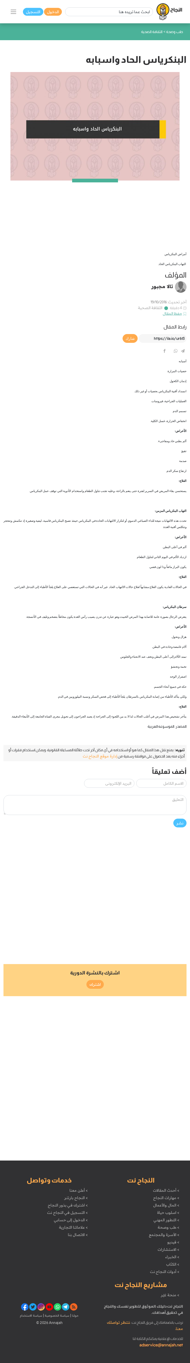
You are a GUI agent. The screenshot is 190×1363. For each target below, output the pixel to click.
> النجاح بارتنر (76, 1197)
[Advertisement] (95, 213)
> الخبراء (172, 1256)
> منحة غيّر (170, 1295)
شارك (130, 338)
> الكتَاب (172, 1264)
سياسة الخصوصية (56, 1315)
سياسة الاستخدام (31, 1315)
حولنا (75, 1315)
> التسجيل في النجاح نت (67, 1212)
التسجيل (33, 11)
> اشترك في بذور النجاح (68, 1205)
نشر (180, 823)
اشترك (95, 984)
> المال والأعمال (166, 1205)
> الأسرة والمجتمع (164, 1234)
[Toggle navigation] (13, 11)
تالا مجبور (162, 286)
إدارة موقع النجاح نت (100, 756)
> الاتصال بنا (78, 1234)
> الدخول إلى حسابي (71, 1220)
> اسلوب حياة (168, 1212)
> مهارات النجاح (166, 1197)
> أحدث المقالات (166, 1190)
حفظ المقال (172, 313)
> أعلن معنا (79, 1190)
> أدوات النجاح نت (164, 1271)
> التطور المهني (166, 1220)
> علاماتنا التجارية (73, 1227)
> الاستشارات (168, 1249)
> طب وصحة (168, 1227)
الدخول (53, 11)
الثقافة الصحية (150, 307)
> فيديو (173, 1242)
